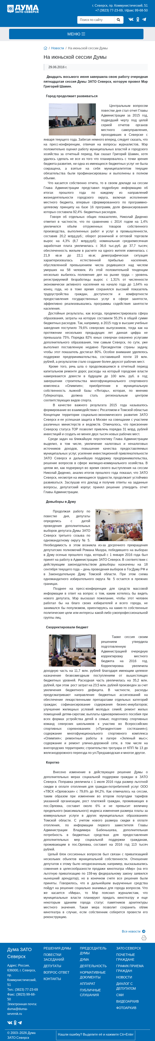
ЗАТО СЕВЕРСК (128, 948)
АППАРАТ (87, 983)
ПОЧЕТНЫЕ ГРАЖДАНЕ (125, 957)
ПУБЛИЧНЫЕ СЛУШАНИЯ (90, 992)
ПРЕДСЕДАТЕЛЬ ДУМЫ (93, 951)
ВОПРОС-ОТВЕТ (56, 972)
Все (131, 931)
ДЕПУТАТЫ (52, 966)
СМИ (120, 995)
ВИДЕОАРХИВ (127, 1001)
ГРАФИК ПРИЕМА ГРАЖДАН (130, 968)
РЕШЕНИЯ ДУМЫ (57, 948)
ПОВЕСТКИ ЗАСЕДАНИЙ (54, 957)
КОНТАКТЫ (52, 979)
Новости (57, 48)
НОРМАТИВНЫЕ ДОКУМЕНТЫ (93, 975)
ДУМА (84, 959)
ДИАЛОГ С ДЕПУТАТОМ (126, 986)
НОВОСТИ (124, 977)
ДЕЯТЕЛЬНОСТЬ (93, 966)
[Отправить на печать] (144, 938)
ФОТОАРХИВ (126, 1008)
